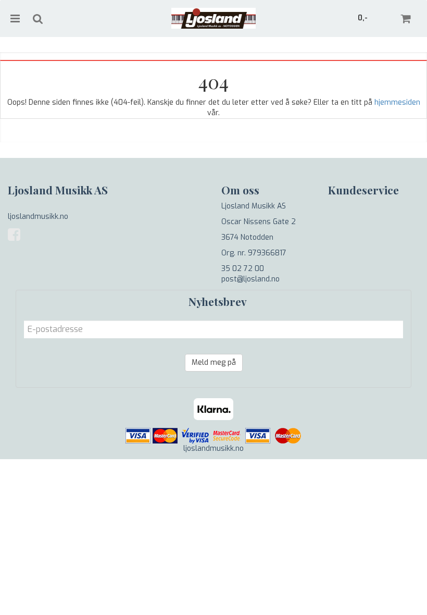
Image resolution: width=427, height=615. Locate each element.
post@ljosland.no (250, 279)
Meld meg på (214, 362)
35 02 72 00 (242, 269)
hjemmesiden (397, 102)
